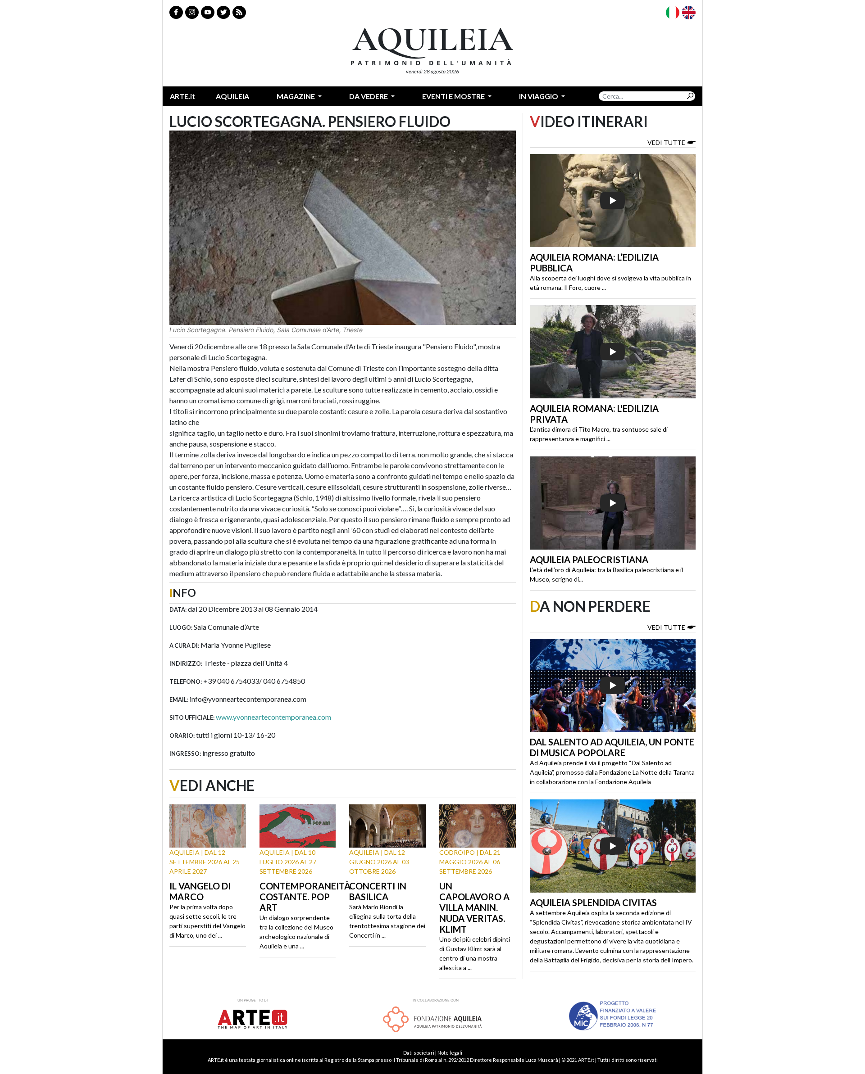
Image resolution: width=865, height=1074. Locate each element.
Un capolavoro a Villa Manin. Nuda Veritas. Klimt (474, 907)
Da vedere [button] (369, 96)
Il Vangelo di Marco (200, 891)
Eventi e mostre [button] (454, 96)
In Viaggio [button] (539, 96)
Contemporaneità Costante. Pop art (305, 896)
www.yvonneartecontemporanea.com (273, 717)
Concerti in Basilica (377, 891)
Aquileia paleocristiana (589, 559)
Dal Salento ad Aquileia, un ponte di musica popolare (612, 747)
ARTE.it (182, 96)
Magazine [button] (296, 96)
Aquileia (232, 96)
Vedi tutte (666, 142)
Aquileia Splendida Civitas (593, 902)
